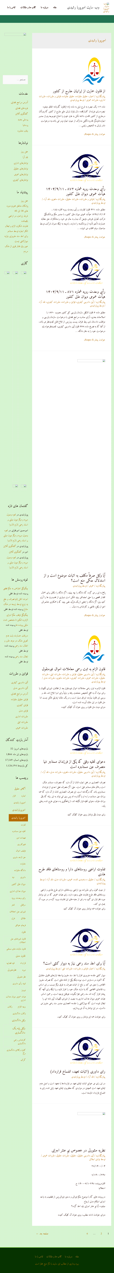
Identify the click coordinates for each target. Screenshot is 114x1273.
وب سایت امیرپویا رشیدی (83, 7)
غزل (13, 918)
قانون (24, 932)
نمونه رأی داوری (19, 984)
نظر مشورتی (21, 977)
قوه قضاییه (10, 963)
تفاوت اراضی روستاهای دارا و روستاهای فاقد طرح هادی (72, 872)
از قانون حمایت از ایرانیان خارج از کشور (79, 91)
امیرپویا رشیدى (20, 803)
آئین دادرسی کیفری (19, 682)
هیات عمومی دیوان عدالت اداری (16, 998)
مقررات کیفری (53, 302)
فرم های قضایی (21, 108)
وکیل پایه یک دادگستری (18, 1030)
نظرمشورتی (12, 970)
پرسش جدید (23, 119)
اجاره (23, 796)
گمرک (23, 1060)
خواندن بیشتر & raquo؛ (94, 134)
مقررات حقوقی (72, 199)
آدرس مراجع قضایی (19, 102)
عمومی (91, 586)
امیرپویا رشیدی (18, 817)
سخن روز (24, 152)
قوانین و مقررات (54, 96)
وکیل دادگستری (18, 1020)
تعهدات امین (21, 838)
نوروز (24, 990)
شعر (13, 905)
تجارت (23, 825)
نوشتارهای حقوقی (21, 169)
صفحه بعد (42, 1233)
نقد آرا (25, 157)
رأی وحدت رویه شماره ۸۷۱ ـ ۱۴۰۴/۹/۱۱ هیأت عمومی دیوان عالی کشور (75, 294)
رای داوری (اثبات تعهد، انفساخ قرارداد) (77, 1071)
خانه (55, 7)
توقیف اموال (21, 851)
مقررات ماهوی (57, 199)
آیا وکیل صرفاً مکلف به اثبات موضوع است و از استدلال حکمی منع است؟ (74, 578)
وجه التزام (22, 1007)
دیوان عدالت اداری (18, 891)
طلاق (23, 918)
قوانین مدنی (23, 711)
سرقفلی (23, 905)
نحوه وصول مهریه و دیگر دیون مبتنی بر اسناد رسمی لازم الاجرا (17, 520)
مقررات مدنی (49, 678)
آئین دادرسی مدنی (20, 688)
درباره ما (44, 7)
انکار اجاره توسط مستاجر (17, 231)
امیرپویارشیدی (18, 810)
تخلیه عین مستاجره (19, 831)
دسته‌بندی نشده (80, 879)
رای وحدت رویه (19, 898)
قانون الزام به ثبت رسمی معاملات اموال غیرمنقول (73, 669)
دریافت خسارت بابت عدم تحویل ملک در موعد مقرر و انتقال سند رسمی (16, 641)
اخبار (91, 96)
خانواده (23, 864)
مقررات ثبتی (55, 674)
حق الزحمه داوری (19, 857)
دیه (13, 877)
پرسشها (25, 125)
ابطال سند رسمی (21, 656)
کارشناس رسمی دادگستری (20, 1042)
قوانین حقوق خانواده (19, 699)
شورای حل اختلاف (18, 912)
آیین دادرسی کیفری (85, 302)
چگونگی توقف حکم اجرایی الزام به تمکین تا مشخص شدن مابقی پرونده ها (15, 620)
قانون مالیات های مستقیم (16, 949)
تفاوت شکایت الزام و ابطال (16, 226)
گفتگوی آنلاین (21, 114)
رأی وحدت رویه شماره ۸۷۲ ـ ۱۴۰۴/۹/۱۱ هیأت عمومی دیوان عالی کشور (75, 192)
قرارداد (23, 963)
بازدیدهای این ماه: (20, 754)
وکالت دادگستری (19, 1014)
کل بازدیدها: (22, 766)
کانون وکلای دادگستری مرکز (16, 1052)
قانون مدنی (20, 956)
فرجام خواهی (20, 925)
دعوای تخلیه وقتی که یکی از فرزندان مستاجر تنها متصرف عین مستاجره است (74, 764)
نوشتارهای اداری (21, 163)
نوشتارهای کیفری (20, 180)
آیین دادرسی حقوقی (86, 674)
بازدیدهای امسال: (20, 760)
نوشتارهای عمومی (21, 174)
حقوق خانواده (82, 96)
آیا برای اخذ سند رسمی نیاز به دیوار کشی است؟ (74, 963)
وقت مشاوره (23, 131)
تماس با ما (11, 7)
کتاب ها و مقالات (28, 7)
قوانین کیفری (22, 705)
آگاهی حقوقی (19, 789)
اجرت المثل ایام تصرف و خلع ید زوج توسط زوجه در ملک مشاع (15, 604)
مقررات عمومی (92, 100)
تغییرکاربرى (21, 844)
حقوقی (91, 879)
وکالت (10, 1007)
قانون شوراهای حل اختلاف (18, 940)
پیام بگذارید (100, 96)
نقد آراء (47, 199)
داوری (23, 877)
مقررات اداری (21, 716)
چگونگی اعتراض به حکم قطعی (15, 588)
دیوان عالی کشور (18, 884)
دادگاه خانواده (20, 870)
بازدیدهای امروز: (20, 749)
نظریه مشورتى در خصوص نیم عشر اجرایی (78, 1150)
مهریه (24, 970)
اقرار (14, 796)
